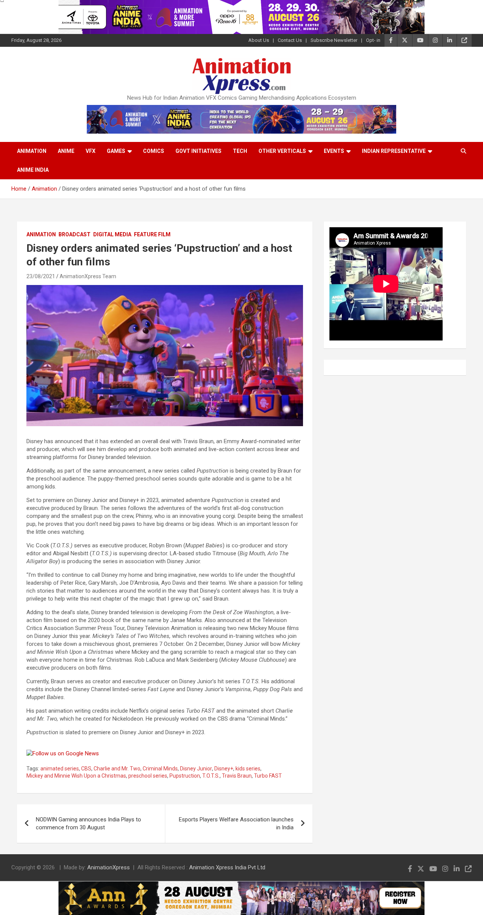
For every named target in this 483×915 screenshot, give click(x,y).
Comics (153, 151)
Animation (31, 151)
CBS (86, 769)
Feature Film (152, 234)
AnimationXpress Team (88, 276)
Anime (66, 151)
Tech (240, 151)
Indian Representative (394, 151)
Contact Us (290, 40)
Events (334, 151)
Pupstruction (184, 776)
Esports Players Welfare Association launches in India (236, 823)
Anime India (33, 170)
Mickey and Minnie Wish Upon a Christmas (76, 776)
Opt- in (373, 40)
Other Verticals (282, 151)
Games (116, 151)
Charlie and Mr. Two (117, 769)
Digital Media (112, 234)
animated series (59, 769)
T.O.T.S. (211, 776)
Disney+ (223, 769)
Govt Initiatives (198, 151)
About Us (258, 40)
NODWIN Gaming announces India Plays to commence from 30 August (88, 823)
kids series (247, 769)
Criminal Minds (160, 769)
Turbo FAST (268, 776)
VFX (90, 151)
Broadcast (74, 234)
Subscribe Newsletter (334, 40)
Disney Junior (196, 769)
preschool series (147, 776)
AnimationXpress (108, 867)
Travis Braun (237, 776)
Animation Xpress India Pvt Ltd (227, 867)
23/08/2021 (40, 276)
